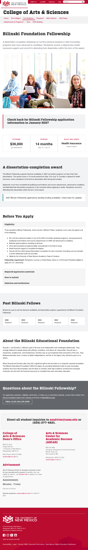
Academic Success (59, 439)
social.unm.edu (14, 539)
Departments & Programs (13, 22)
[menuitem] (6, 18)
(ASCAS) (52, 442)
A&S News (63, 18)
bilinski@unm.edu (48, 397)
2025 (24, 321)
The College (15, 18)
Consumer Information (37, 544)
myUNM (42, 2)
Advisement (11, 464)
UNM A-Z (33, 2)
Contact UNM (22, 544)
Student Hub (23, 474)
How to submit (12, 277)
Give (28, 22)
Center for (53, 436)
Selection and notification (17, 283)
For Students (28, 18)
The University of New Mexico (14, 4)
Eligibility (9, 224)
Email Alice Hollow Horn (18, 401)
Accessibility (7, 544)
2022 (74, 321)
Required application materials (19, 272)
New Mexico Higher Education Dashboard (61, 544)
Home (6, 18)
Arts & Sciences (57, 433)
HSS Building (38, 22)
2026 (8, 321)
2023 (57, 321)
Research (40, 18)
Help (59, 2)
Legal (15, 544)
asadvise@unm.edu (64, 419)
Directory (52, 2)
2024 (41, 321)
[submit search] (83, 2)
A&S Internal (51, 18)
